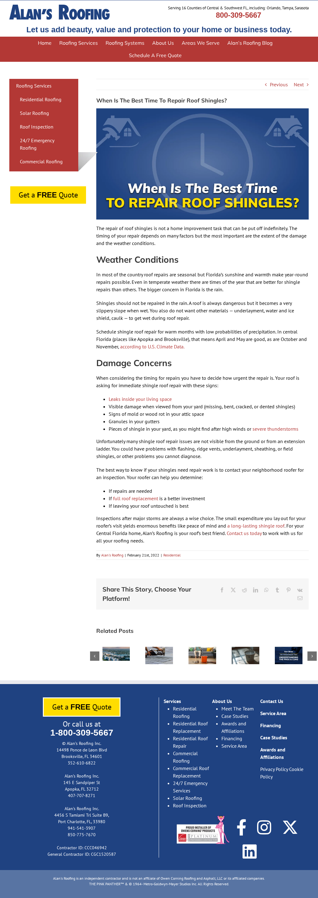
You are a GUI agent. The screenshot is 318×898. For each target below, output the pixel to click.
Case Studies (234, 716)
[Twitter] (290, 827)
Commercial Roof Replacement (191, 772)
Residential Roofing (40, 99)
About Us (222, 701)
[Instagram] (264, 827)
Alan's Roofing (112, 555)
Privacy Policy (274, 769)
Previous (279, 84)
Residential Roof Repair (190, 742)
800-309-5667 (238, 15)
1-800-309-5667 (81, 732)
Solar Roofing (34, 113)
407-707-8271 (81, 795)
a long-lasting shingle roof (255, 526)
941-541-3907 (82, 828)
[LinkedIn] (250, 851)
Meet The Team (237, 708)
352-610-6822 (82, 763)
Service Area (234, 746)
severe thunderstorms (275, 429)
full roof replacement (135, 498)
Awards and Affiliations (233, 727)
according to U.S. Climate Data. (152, 346)
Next (299, 84)
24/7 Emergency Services (190, 787)
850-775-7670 (82, 834)
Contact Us (271, 701)
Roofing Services (34, 86)
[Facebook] (241, 827)
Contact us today (244, 533)
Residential (172, 555)
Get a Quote (48, 195)
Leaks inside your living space (140, 399)
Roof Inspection (36, 127)
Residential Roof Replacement (190, 727)
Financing (231, 738)
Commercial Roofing (41, 161)
